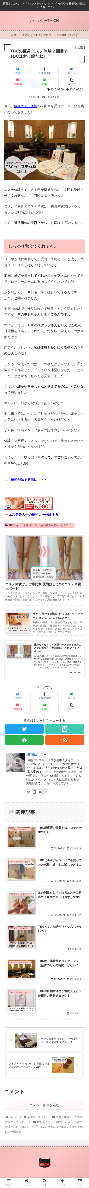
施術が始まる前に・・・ (29, 479)
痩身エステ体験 (25, 106)
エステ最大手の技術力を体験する (33, 514)
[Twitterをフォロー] (24, 729)
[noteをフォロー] (64, 729)
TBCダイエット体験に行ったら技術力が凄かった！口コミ (41, 525)
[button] (80, 667)
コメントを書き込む (44, 1105)
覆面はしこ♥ (36, 754)
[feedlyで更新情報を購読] (24, 740)
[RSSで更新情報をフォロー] (64, 740)
